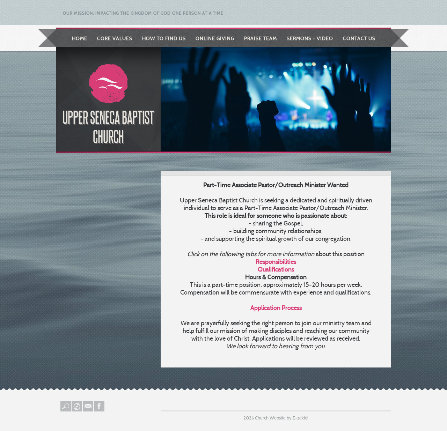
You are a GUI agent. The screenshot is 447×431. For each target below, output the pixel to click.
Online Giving (215, 38)
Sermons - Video (310, 38)
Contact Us (359, 38)
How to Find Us (164, 38)
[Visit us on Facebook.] (99, 410)
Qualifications (276, 269)
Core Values (114, 38)
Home (79, 38)
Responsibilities (276, 262)
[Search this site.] (66, 410)
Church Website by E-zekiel (281, 418)
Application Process (276, 308)
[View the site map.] (77, 410)
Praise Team (260, 38)
